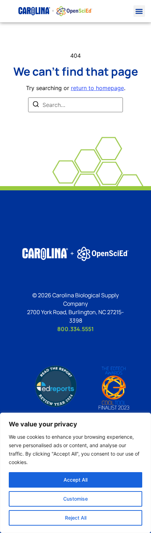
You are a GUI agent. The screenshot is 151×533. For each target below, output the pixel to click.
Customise (75, 499)
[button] (139, 11)
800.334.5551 (75, 329)
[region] (75, 473)
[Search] (36, 105)
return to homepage (97, 87)
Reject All (75, 518)
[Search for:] (75, 104)
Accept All (75, 480)
